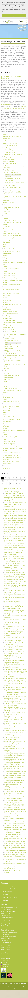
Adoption (5, 134)
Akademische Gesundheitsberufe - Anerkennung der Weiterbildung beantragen (14, 540)
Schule (4, 246)
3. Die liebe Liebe (9, 170)
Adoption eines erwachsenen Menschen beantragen (14, 528)
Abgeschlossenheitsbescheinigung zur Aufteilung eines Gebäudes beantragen (14, 499)
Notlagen (5, 231)
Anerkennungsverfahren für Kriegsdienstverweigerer (12, 602)
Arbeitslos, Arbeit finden (10, 143)
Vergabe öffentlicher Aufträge (11, 285)
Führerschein (6, 211)
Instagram (6, 964)
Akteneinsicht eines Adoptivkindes (14, 556)
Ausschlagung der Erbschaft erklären (15, 851)
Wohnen (5, 298)
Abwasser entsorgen (10, 508)
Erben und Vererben (9, 159)
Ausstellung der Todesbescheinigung (15, 852)
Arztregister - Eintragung (11, 667)
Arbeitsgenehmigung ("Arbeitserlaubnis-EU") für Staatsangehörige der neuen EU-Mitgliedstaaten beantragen (15, 632)
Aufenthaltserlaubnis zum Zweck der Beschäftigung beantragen (15, 701)
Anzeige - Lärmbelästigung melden (14, 605)
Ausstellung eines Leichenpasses (14, 854)
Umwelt (5, 266)
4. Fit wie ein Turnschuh (11, 172)
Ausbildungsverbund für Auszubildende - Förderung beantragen (14, 781)
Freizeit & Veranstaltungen (10, 897)
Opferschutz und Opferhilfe (11, 233)
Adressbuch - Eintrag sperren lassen (15, 536)
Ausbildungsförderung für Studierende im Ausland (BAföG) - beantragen (14, 768)
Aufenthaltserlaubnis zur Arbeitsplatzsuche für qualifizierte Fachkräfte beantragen (15, 709)
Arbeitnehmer (7, 141)
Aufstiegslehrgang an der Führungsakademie (11, 738)
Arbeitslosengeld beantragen (12, 641)
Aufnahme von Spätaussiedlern (13, 736)
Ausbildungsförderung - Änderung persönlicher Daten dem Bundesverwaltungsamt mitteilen (15, 755)
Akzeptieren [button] (14, 15)
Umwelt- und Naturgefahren (11, 269)
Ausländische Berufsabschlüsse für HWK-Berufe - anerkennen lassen (14, 823)
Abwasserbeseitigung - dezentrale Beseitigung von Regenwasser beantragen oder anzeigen (15, 511)
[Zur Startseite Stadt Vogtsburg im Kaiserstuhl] (7, 21)
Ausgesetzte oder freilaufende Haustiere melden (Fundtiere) (15, 806)
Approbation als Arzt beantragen (14, 610)
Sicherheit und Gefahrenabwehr (12, 251)
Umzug (5, 271)
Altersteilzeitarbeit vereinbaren (13, 576)
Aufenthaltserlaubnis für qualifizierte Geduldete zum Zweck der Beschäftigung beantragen (15, 674)
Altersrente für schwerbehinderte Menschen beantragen (14, 570)
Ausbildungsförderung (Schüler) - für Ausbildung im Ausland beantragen (15, 772)
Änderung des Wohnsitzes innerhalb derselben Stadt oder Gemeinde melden (15, 587)
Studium (5, 260)
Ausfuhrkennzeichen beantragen (14, 804)
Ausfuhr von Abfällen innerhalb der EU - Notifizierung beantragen (14, 797)
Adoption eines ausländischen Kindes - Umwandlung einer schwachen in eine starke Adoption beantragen (15, 520)
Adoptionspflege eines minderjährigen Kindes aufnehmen (14, 532)
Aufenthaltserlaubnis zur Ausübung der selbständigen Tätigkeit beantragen (14, 714)
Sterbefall (5, 256)
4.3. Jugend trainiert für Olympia (14, 183)
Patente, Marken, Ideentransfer (12, 236)
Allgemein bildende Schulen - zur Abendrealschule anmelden (14, 562)
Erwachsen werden (8, 161)
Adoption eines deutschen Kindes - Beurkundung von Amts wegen (14, 525)
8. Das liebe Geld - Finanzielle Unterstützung (12, 193)
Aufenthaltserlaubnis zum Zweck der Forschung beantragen (15, 704)
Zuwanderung (7, 300)
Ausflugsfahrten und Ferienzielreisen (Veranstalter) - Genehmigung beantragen (15, 793)
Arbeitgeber (6, 139)
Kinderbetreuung (8, 229)
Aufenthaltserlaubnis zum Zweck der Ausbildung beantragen (15, 693)
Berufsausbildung (8, 150)
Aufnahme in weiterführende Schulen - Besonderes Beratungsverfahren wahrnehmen (15, 732)
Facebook (5, 962)
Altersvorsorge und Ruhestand (12, 136)
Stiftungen (6, 258)
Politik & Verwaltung (8, 886)
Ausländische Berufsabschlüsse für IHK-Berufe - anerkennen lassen (14, 826)
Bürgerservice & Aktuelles (9, 889)
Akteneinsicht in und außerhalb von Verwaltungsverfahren (14, 559)
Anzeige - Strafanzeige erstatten (13, 606)
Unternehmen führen (9, 273)
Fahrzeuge (6, 200)
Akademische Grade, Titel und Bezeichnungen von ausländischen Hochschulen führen (14, 552)
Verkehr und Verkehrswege (11, 287)
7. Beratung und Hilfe (10, 190)
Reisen (4, 244)
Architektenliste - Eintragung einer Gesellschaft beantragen (14, 661)
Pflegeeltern (6, 242)
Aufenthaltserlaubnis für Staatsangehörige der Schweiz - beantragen (15, 679)
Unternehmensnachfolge (10, 278)
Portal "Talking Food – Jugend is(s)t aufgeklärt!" (13, 107)
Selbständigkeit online (9, 249)
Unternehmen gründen (9, 275)
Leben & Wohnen (7, 891)
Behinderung (6, 148)
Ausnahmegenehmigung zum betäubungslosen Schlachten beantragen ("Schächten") (15, 847)
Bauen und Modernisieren (10, 145)
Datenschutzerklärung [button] (16, 11)
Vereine (5, 282)
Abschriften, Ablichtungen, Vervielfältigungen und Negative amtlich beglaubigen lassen (15, 504)
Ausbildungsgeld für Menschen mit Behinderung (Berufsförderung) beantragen (14, 777)
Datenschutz (16, 986)
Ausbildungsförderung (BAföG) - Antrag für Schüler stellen (14, 760)
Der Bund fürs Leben (9, 152)
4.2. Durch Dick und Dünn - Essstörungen (13, 179)
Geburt (5, 213)
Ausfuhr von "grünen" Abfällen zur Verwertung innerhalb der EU (14, 801)
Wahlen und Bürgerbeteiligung (12, 293)
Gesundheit (6, 216)
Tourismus (5, 900)
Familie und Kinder (8, 203)
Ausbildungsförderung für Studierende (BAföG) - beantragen (14, 763)
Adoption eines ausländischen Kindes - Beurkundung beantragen (15, 516)
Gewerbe (5, 218)
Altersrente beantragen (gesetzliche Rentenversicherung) (14, 566)
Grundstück (6, 227)
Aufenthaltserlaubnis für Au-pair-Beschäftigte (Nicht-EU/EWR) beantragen (15, 670)
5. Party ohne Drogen (10, 185)
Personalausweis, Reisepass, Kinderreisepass (11, 239)
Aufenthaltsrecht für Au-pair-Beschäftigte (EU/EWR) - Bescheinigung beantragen (15, 719)
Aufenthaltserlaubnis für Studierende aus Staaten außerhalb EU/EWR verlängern (15, 689)
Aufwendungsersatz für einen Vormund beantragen (14, 745)
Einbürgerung (7, 157)
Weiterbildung (7, 295)
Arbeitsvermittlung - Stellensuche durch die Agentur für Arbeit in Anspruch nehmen (14, 653)
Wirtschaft (5, 894)
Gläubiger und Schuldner (10, 220)
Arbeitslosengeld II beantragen (13, 650)
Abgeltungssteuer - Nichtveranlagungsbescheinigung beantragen (14, 494)
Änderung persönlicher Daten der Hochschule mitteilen (14, 591)
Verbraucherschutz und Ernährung (13, 280)
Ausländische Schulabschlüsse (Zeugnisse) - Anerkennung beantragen (15, 830)
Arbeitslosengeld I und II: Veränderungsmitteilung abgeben (14, 647)
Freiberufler (6, 205)
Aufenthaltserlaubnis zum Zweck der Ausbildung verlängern (15, 697)
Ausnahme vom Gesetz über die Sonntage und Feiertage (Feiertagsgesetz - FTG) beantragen (15, 834)
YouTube (5, 966)
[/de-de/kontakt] (25, 21)
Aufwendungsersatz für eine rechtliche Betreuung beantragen (14, 742)
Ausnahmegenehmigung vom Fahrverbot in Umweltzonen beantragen (14, 842)
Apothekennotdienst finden (12, 608)
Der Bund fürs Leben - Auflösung (12, 154)
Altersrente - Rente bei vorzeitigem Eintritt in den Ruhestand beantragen (15, 573)
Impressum (9, 986)
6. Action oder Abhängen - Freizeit (14, 187)
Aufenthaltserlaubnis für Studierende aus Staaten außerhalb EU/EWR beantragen (15, 683)
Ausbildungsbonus (9, 752)
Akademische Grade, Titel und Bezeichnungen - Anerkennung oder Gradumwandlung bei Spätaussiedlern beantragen (14, 546)
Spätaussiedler (7, 253)
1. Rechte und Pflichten (10, 164)
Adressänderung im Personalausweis (15, 535)
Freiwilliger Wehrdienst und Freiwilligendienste (11, 208)
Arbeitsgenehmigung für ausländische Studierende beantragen (14, 638)
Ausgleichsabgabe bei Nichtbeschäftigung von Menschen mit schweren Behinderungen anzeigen (15, 811)
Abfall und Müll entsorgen (12, 492)
